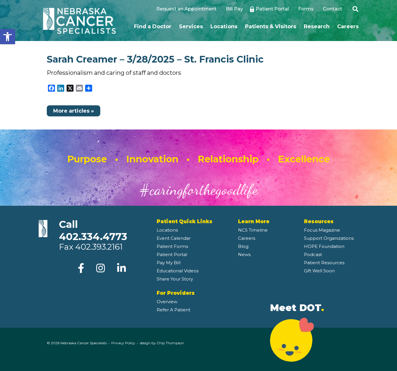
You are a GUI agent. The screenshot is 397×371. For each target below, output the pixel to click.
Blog (243, 246)
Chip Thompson (170, 343)
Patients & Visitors (270, 26)
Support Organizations (329, 238)
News (244, 254)
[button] (7, 36)
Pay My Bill (168, 262)
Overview (167, 301)
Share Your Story (175, 279)
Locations (223, 26)
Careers (348, 26)
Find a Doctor (152, 26)
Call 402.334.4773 (93, 230)
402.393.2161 (99, 247)
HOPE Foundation (324, 246)
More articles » (73, 111)
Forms (306, 9)
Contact (332, 9)
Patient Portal (272, 9)
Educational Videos (178, 271)
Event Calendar (174, 238)
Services (191, 26)
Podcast (313, 254)
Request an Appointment (186, 9)
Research (317, 26)
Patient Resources (324, 262)
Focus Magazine (322, 230)
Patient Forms (172, 246)
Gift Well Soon (319, 271)
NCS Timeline (253, 230)
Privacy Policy (123, 343)
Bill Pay (234, 9)
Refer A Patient (173, 310)
